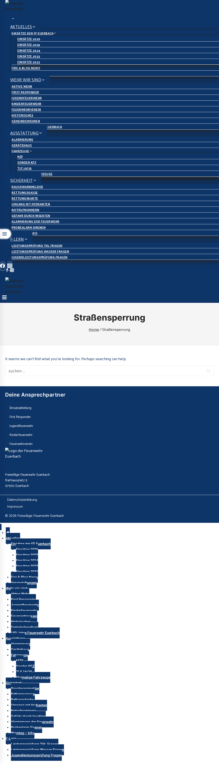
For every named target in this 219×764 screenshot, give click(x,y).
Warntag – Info (22, 733)
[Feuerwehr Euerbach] (112, 8)
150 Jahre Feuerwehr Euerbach (35, 633)
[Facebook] (2, 266)
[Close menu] (0, 527)
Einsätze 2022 (28, 62)
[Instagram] (12, 270)
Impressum (15, 506)
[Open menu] (4, 298)
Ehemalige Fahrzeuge (33, 677)
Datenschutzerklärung (22, 499)
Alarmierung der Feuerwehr (35, 221)
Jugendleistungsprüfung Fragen (40, 257)
